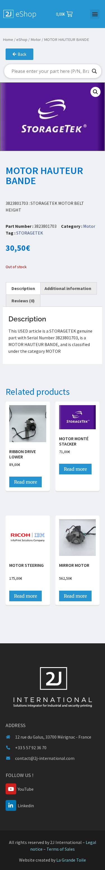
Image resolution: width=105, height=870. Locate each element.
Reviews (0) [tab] (23, 300)
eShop (21, 39)
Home (8, 39)
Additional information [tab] (68, 288)
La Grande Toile (71, 860)
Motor (36, 39)
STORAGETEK (29, 233)
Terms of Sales (60, 849)
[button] (94, 14)
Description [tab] (23, 288)
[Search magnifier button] (94, 71)
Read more (25, 482)
